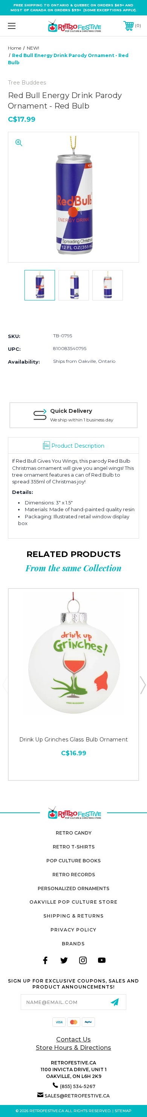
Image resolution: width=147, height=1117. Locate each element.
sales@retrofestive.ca (77, 1096)
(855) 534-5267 (77, 1086)
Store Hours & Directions (73, 1047)
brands (73, 943)
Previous (5, 684)
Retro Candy (74, 833)
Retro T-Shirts (74, 847)
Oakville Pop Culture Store (73, 902)
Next (142, 684)
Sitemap (123, 1110)
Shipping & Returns (73, 916)
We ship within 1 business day (81, 420)
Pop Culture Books (73, 860)
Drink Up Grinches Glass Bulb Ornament (73, 739)
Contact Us (73, 1039)
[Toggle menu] (21, 25)
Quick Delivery (71, 411)
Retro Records (73, 874)
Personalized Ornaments (73, 888)
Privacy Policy (73, 930)
